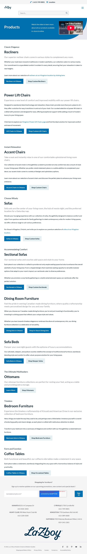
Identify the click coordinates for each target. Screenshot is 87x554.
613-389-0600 (64, 516)
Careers (46, 550)
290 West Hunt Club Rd (23, 512)
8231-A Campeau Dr (23, 505)
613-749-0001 (64, 509)
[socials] (63, 547)
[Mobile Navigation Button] (82, 8)
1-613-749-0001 (39, 2)
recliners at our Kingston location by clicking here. (47, 75)
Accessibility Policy (65, 550)
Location (52, 2)
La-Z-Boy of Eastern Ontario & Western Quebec (22, 547)
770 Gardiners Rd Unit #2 (64, 512)
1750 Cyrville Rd (64, 505)
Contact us (55, 550)
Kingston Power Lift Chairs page (34, 122)
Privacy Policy (38, 550)
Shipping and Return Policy (23, 550)
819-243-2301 (64, 522)
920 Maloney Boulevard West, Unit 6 (64, 519)
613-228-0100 (23, 516)
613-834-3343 (23, 509)
